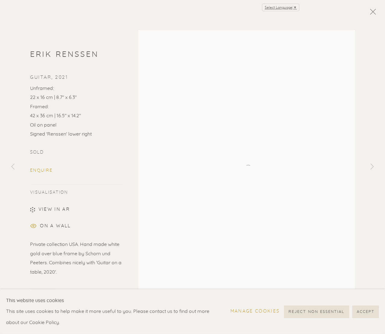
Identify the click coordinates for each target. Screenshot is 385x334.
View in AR (54, 209)
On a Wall (55, 226)
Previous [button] (13, 167)
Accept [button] (365, 312)
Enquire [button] (41, 170)
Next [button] (372, 167)
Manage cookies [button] (255, 311)
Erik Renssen (64, 54)
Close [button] (371, 13)
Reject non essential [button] (316, 312)
